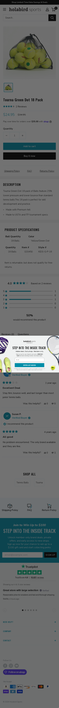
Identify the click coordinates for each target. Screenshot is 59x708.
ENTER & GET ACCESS (29, 365)
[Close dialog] (56, 337)
